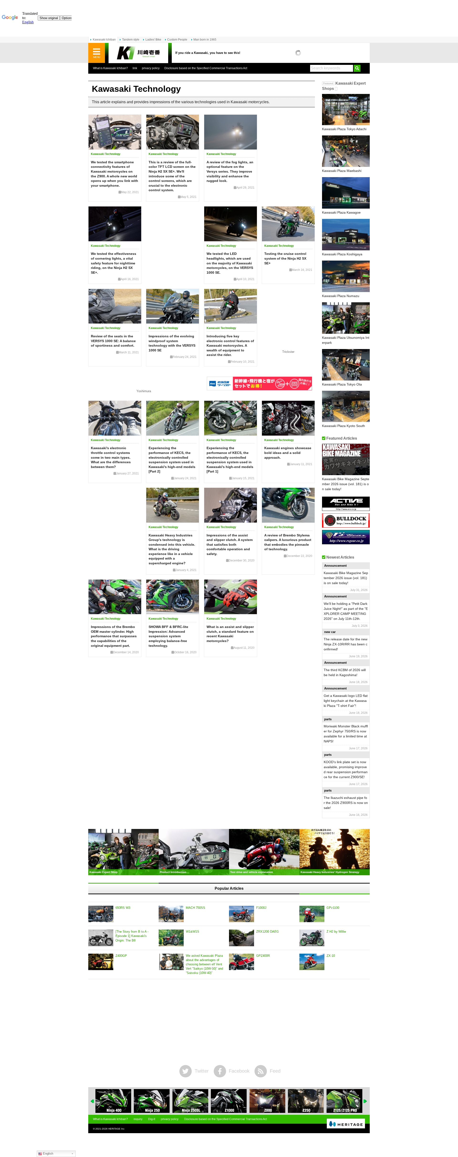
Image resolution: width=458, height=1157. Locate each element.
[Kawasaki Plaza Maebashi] (346, 151)
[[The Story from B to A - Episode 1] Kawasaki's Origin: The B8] (100, 938)
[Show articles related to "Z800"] (229, 1101)
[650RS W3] (100, 914)
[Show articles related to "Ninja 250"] (113, 1101)
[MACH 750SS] (171, 914)
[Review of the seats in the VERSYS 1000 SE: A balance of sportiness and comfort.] (114, 306)
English (47, 1153)
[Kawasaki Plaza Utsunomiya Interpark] (346, 318)
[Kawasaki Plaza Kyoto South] (346, 406)
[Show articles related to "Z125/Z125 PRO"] (306, 1101)
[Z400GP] (100, 962)
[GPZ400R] (241, 962)
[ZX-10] (311, 962)
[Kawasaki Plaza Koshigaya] (346, 234)
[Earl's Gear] (346, 542)
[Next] (365, 1101)
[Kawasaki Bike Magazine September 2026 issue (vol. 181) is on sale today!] (346, 459)
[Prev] (92, 1101)
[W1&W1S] (171, 938)
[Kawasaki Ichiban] (138, 53)
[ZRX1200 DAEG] (241, 938)
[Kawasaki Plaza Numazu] (346, 276)
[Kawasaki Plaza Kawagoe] (346, 193)
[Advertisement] (229, 1022)
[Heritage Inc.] (346, 1124)
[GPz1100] (311, 914)
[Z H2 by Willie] (311, 938)
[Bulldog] (346, 526)
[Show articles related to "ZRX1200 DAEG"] (344, 1101)
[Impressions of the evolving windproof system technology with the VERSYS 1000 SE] (172, 306)
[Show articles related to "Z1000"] (190, 1101)
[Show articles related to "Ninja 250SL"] (152, 1101)
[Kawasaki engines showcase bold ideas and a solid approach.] (288, 418)
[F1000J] (241, 914)
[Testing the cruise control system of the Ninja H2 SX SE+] (288, 223)
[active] (346, 509)
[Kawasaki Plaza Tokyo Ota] (346, 365)
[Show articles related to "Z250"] (267, 1101)
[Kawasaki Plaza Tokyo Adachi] (346, 109)
